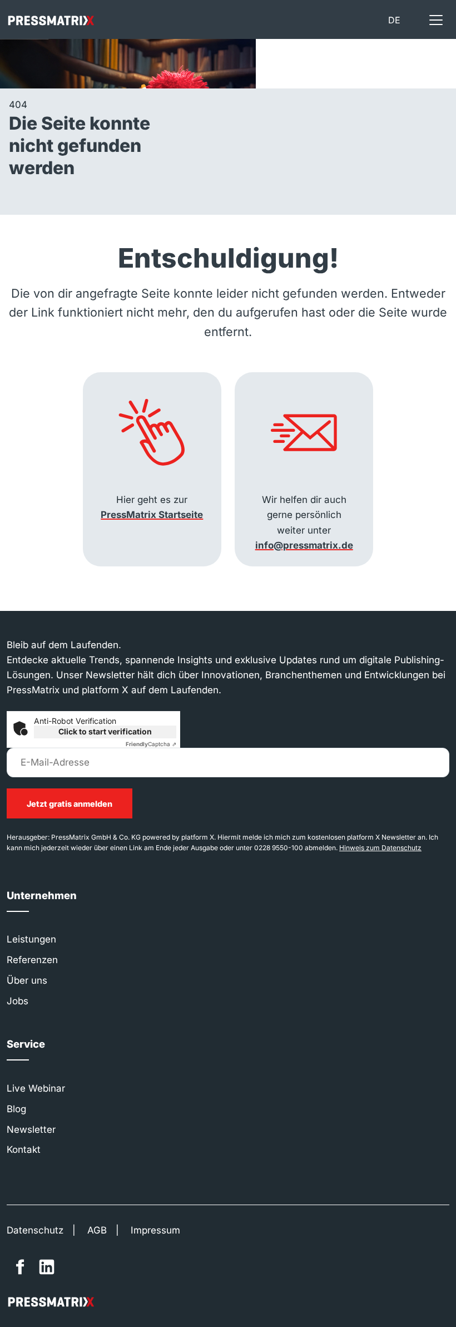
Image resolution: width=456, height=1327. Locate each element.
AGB (97, 1230)
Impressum (155, 1230)
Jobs (17, 1001)
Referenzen (32, 959)
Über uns (27, 980)
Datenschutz (35, 1230)
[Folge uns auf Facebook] (20, 1267)
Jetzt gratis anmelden (69, 803)
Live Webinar (36, 1088)
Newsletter (31, 1129)
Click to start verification (105, 731)
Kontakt (24, 1149)
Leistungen (31, 939)
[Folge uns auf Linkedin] (47, 1267)
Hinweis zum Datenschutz (380, 847)
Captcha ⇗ (151, 744)
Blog (16, 1108)
